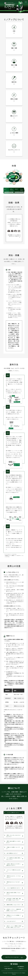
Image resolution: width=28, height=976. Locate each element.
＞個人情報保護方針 (20, 966)
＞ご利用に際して (21, 968)
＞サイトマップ (6, 966)
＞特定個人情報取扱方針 (8, 968)
